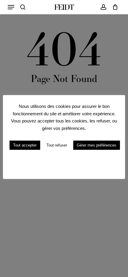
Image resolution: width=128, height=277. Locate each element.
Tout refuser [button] (56, 145)
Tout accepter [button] (25, 145)
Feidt (64, 7)
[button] (11, 7)
